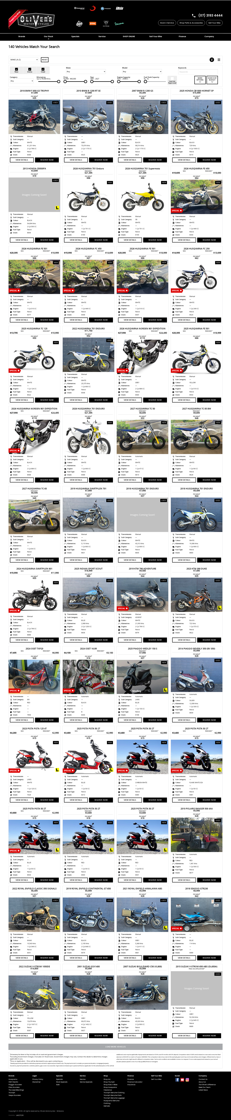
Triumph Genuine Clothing (114, 1092)
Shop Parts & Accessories (191, 22)
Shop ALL (107, 1079)
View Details (22, 160)
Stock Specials (61, 1082)
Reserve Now (46, 160)
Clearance (108, 1090)
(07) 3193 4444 (210, 15)
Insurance (131, 1084)
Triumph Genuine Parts (113, 1095)
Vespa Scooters (15, 1095)
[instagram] (187, 1080)
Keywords (182, 68)
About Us (202, 1082)
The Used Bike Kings (16, 1090)
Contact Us (203, 1079)
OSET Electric (13, 1082)
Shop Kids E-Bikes (110, 1084)
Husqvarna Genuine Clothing (111, 1101)
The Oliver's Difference (207, 1084)
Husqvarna (13, 1079)
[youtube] (182, 1080)
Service (82, 1079)
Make (68, 68)
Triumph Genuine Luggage (114, 1098)
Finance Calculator (134, 1082)
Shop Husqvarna (110, 1087)
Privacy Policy (37, 1079)
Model (124, 68)
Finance (130, 1079)
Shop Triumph (109, 1082)
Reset (44, 59)
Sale (57, 1084)
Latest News (203, 1090)
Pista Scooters (14, 1087)
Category (13, 77)
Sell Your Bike (214, 22)
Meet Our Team (204, 1087)
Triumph (12, 1092)
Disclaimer (36, 1082)
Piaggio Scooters (15, 1084)
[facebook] (177, 1080)
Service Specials (86, 1082)
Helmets (107, 1106)
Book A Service (167, 22)
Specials (59, 1079)
